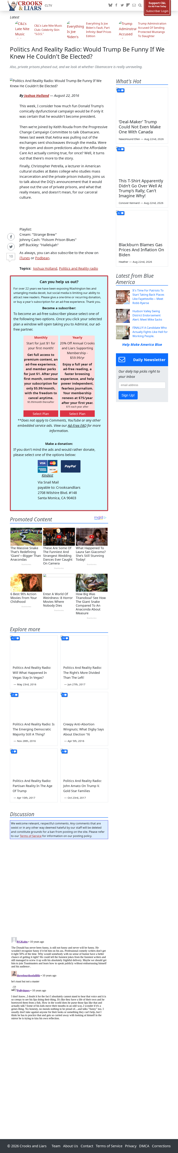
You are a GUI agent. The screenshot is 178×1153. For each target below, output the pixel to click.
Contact (87, 1146)
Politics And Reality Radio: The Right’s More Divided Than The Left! (82, 672)
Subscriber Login (157, 11)
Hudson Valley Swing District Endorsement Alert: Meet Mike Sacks (147, 315)
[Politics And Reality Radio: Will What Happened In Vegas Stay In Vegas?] (34, 649)
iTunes (24, 258)
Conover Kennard (129, 203)
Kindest (47, 475)
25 (13, 694)
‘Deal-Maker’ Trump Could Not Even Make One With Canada (140, 127)
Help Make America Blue (142, 344)
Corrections (161, 1146)
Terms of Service (31, 836)
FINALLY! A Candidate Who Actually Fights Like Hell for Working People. (150, 332)
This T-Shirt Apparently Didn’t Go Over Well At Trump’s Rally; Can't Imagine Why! (141, 188)
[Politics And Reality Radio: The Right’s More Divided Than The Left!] (84, 649)
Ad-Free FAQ (77, 425)
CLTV (48, 5)
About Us (70, 1146)
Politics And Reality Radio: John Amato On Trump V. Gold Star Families (82, 786)
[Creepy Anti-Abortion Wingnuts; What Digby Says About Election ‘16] (84, 705)
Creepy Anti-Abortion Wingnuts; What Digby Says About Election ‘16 (83, 729)
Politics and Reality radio (78, 268)
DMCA (144, 1146)
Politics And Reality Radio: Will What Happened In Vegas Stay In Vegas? (32, 672)
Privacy (130, 1146)
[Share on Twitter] (10, 246)
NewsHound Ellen (129, 139)
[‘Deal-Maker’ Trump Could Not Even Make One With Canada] (142, 102)
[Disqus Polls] (59, 886)
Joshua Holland (36, 95)
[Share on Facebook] (10, 236)
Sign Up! (128, 395)
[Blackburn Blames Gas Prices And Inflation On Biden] (142, 225)
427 (14, 638)
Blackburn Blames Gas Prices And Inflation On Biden (141, 250)
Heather (123, 261)
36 (63, 638)
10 (11, 256)
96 (119, 149)
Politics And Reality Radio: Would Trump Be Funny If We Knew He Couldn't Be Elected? (87, 52)
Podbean (42, 258)
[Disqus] (59, 979)
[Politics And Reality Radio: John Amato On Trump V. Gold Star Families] (84, 762)
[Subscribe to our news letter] (134, 5)
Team (56, 1146)
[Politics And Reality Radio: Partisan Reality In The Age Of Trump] (34, 762)
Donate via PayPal (70, 466)
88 (119, 90)
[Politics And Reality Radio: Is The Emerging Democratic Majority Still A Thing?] (34, 705)
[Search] (140, 5)
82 (119, 213)
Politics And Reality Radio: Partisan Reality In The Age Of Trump (32, 786)
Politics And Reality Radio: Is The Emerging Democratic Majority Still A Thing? (34, 729)
